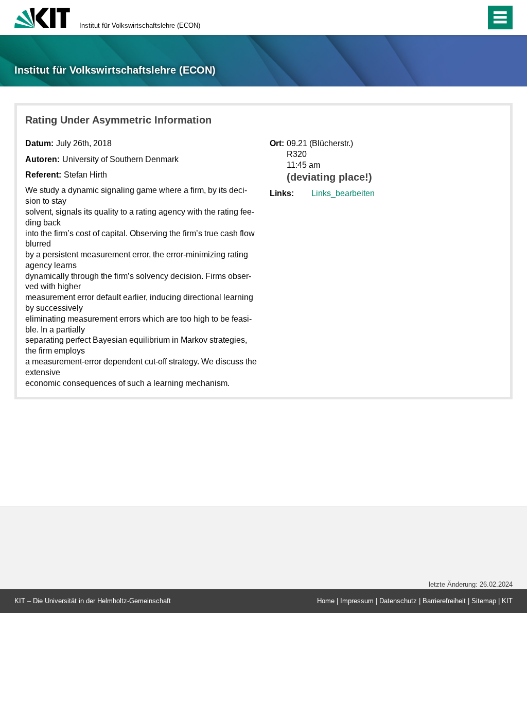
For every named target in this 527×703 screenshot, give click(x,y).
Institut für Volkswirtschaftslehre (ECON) (139, 25)
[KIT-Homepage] (42, 16)
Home (326, 601)
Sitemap (483, 601)
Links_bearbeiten (343, 193)
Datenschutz (398, 601)
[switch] (456, 17)
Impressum (357, 601)
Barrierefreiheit (444, 601)
